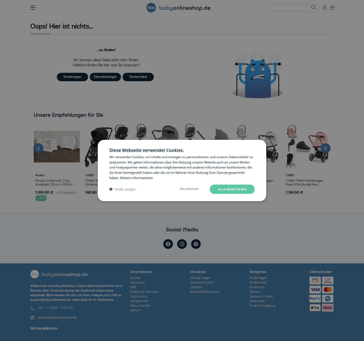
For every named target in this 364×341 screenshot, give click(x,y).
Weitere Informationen (136, 177)
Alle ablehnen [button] (189, 189)
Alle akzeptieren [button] (232, 189)
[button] (122, 189)
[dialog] (182, 170)
